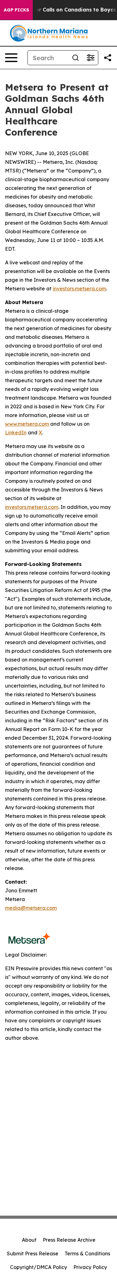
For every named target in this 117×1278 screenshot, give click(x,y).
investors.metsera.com (79, 288)
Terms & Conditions (87, 1253)
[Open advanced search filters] (90, 58)
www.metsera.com (27, 424)
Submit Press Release (32, 1253)
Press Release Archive (69, 1240)
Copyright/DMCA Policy (38, 1267)
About (29, 1240)
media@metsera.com (31, 908)
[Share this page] (107, 58)
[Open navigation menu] (11, 58)
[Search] (75, 58)
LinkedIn (16, 432)
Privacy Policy (90, 1267)
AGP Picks (16, 10)
